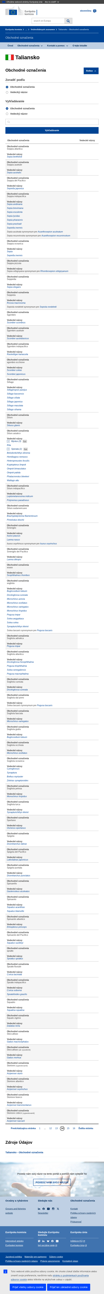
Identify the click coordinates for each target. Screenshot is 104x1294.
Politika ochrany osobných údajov (21, 1261)
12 (50, 1128)
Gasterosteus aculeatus (18, 891)
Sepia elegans (14, 287)
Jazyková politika (13, 1257)
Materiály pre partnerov (36, 1257)
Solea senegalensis (16, 670)
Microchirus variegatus (18, 607)
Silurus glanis (13, 425)
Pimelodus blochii (15, 520)
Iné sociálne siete (46, 1245)
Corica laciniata (14, 974)
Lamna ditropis (14, 559)
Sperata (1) (16, 449)
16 (74, 1128)
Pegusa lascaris (44, 630)
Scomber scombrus (16, 322)
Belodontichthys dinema (18, 453)
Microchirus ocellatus (17, 603)
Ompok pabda (13, 472)
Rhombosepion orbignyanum (54, 271)
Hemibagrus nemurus (17, 457)
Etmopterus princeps (17, 927)
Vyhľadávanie (68, 21)
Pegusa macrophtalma (18, 674)
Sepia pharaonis (15, 220)
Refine (89, 71)
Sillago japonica (14, 401)
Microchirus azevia (16, 599)
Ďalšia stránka (86, 1128)
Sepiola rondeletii (48, 307)
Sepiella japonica (15, 188)
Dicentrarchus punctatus (18, 875)
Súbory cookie (56, 1257)
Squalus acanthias (16, 907)
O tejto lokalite (80, 45)
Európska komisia (13, 29)
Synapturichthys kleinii (18, 626)
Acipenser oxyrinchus (17, 1089)
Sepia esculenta (14, 212)
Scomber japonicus (16, 374)
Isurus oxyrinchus (48, 543)
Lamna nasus (13, 540)
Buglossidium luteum (17, 591)
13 (56, 1128)
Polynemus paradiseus (18, 500)
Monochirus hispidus (17, 611)
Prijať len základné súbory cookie (68, 1287)
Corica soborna (14, 990)
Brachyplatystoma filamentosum (22, 516)
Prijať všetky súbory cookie (27, 1287)
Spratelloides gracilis (17, 994)
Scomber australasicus (18, 338)
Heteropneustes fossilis (18, 461)
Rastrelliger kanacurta (17, 354)
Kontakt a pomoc (56, 45)
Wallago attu (13, 480)
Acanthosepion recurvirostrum (55, 235)
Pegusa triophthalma (17, 666)
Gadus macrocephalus (18, 1042)
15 (68, 1128)
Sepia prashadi (14, 224)
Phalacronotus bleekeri (18, 476)
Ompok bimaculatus (16, 468)
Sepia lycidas (13, 216)
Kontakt (74, 1209)
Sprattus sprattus (15, 958)
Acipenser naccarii (16, 1121)
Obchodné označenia (28, 45)
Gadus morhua (14, 1057)
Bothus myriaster (15, 776)
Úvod (10, 45)
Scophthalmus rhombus (18, 575)
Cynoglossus (13, 769)
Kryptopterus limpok (16, 465)
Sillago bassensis (15, 394)
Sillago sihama (14, 409)
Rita (9, 445)
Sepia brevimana (15, 208)
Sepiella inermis (14, 228)
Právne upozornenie (50, 1261)
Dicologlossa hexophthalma (20, 662)
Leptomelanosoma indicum (20, 496)
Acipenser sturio (14, 1073)
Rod (24, 441)
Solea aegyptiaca (15, 618)
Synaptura (12, 772)
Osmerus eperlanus (16, 828)
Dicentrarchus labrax (17, 844)
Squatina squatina (15, 1010)
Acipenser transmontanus (19, 1105)
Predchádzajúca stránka (23, 1128)
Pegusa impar (13, 615)
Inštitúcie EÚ (76, 1241)
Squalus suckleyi (15, 943)
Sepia (10, 251)
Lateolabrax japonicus (17, 860)
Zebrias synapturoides (17, 780)
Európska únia (77, 1245)
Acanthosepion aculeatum (50, 232)
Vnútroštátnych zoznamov (43, 29)
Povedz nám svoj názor (52, 1182)
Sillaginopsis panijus (17, 390)
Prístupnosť (76, 1222)
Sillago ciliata (13, 398)
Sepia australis (14, 172)
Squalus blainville (15, 911)
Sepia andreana (14, 204)
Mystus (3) (16, 441)
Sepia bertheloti (14, 157)
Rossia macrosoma (16, 303)
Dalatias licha (13, 1026)
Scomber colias (14, 370)
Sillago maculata (15, 405)
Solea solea (12, 622)
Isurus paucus (13, 536)
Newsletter (43, 1213)
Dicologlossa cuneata (17, 595)
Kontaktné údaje (70, 1261)
